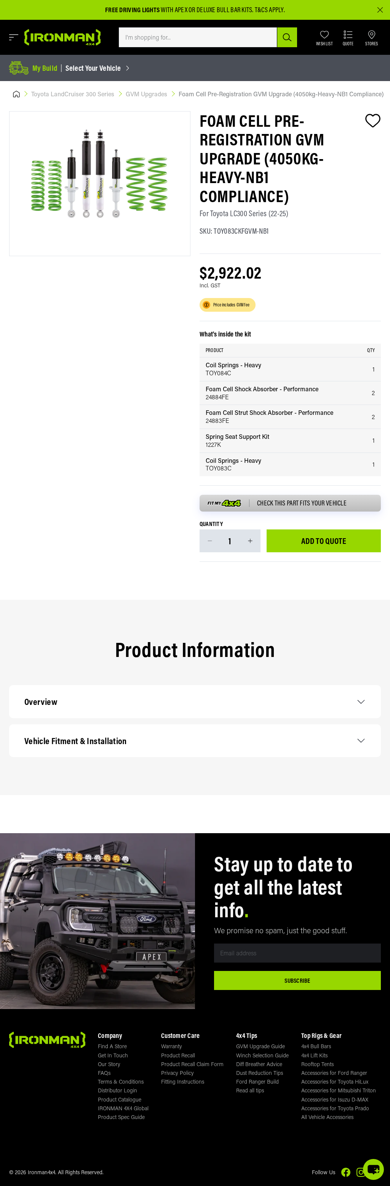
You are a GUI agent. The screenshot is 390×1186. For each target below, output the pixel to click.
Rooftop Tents (317, 1064)
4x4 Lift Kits (314, 1055)
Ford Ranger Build (257, 1081)
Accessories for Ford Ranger (334, 1072)
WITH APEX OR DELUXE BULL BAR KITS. (179, 9)
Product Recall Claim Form (192, 1064)
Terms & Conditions (121, 1081)
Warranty (171, 1046)
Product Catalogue (119, 1099)
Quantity (211, 524)
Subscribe (297, 980)
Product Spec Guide (121, 1117)
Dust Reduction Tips (259, 1072)
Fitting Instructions (182, 1081)
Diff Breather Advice (259, 1064)
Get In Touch (113, 1055)
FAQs (104, 1072)
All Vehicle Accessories (327, 1117)
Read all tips (250, 1090)
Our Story (109, 1064)
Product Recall (178, 1055)
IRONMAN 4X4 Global (123, 1108)
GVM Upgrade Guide (260, 1046)
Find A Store (112, 1046)
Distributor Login (117, 1090)
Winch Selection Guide (262, 1055)
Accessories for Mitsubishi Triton (338, 1090)
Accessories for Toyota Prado (335, 1108)
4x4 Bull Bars (316, 1046)
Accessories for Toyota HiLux (334, 1081)
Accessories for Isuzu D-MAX (334, 1099)
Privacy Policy (177, 1072)
